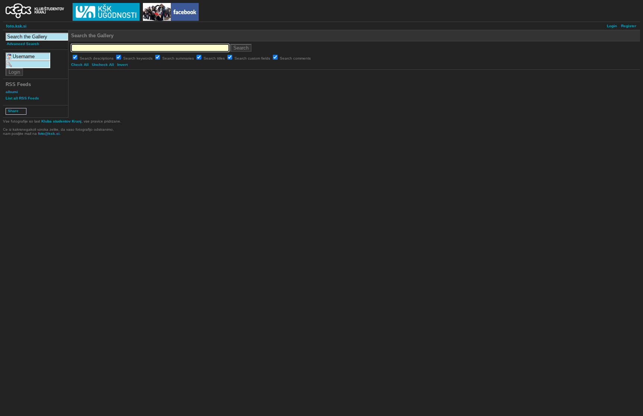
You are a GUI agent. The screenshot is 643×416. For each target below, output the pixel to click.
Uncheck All (103, 65)
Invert (122, 65)
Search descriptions (97, 58)
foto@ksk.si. (49, 133)
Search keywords (138, 58)
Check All (80, 65)
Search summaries (178, 58)
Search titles (215, 58)
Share (13, 111)
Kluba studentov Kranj (61, 121)
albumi (12, 92)
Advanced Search (23, 44)
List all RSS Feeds (22, 98)
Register (628, 26)
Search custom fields (252, 58)
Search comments (295, 58)
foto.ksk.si (16, 26)
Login (612, 26)
